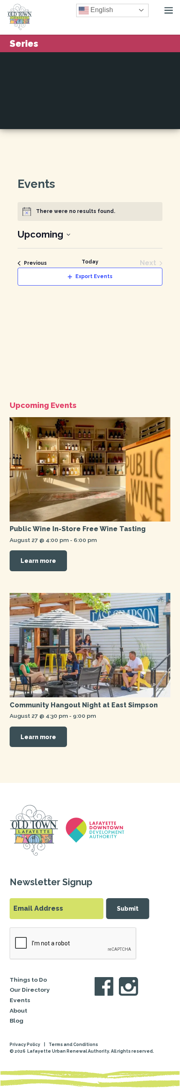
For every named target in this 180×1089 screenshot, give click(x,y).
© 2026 (18, 1051)
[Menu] (168, 10)
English (101, 9)
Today (90, 262)
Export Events (94, 276)
